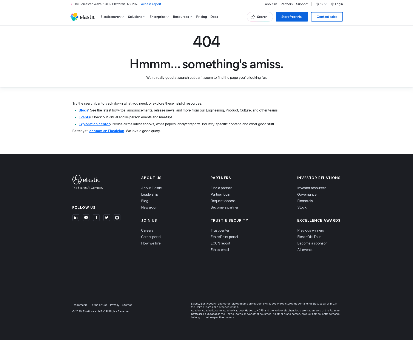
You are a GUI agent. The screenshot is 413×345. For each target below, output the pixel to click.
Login (339, 4)
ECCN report (220, 243)
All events (305, 250)
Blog (144, 201)
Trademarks (80, 304)
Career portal (151, 237)
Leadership (149, 194)
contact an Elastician (106, 131)
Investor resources (312, 188)
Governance (307, 194)
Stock (302, 207)
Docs (214, 17)
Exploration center (94, 124)
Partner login (220, 194)
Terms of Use (99, 304)
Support (302, 4)
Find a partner (221, 188)
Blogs (83, 110)
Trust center (220, 230)
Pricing (201, 17)
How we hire (151, 243)
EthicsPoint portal (224, 237)
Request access (223, 201)
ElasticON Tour (309, 237)
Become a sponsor (312, 243)
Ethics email (220, 250)
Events (84, 117)
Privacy (114, 304)
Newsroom (149, 207)
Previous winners (310, 230)
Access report (151, 4)
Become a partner (224, 207)
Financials (305, 201)
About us (271, 4)
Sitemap (127, 304)
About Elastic (151, 188)
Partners (287, 4)
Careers (147, 230)
